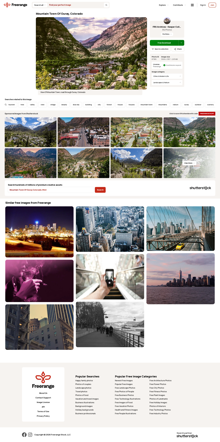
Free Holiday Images (158, 402)
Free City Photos (157, 388)
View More (188, 163)
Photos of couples (83, 384)
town (203, 105)
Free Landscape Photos (125, 388)
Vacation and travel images (87, 399)
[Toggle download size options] (181, 43)
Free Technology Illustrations (127, 399)
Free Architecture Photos (161, 380)
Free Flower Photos (158, 384)
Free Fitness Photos (158, 391)
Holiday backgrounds (84, 410)
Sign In (203, 5)
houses (113, 105)
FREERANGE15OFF (207, 113)
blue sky (58, 105)
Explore (162, 5)
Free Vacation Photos (124, 406)
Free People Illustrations (125, 413)
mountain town (128, 105)
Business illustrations (84, 402)
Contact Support (43, 397)
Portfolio (165, 34)
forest (90, 105)
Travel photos (81, 391)
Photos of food (81, 395)
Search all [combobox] (38, 5)
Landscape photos (83, 388)
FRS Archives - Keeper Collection (167, 26)
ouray (168, 105)
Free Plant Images (157, 395)
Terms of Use (43, 411)
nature (157, 105)
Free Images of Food (123, 402)
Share (179, 49)
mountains (144, 105)
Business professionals (85, 413)
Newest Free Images (124, 380)
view (24, 105)
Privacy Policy (43, 416)
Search (100, 190)
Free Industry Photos (159, 413)
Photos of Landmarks (159, 399)
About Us (43, 393)
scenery (192, 105)
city (80, 105)
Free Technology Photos (160, 410)
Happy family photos (84, 380)
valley (14, 105)
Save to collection (161, 49)
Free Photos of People (124, 391)
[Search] (106, 5)
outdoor (179, 105)
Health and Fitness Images (126, 410)
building (70, 105)
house (101, 105)
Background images (84, 406)
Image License (43, 402)
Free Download (164, 43)
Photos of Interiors (158, 406)
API (43, 407)
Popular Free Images (124, 384)
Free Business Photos (124, 395)
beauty (46, 105)
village (34, 105)
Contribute (178, 5)
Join (212, 5)
